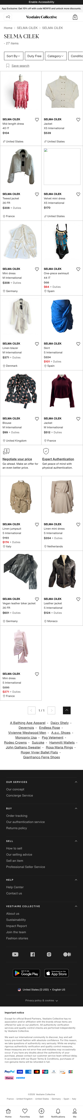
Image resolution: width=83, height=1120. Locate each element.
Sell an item (14, 860)
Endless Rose (49, 727)
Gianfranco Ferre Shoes (41, 757)
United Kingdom (24, 1098)
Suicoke (38, 742)
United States (42, 1098)
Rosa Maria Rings (59, 747)
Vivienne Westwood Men (27, 732)
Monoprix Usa (26, 737)
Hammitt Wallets (62, 742)
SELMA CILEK (27, 27)
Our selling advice (19, 854)
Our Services (16, 782)
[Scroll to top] (67, 710)
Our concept (15, 789)
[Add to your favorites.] (37, 119)
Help (10, 880)
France (10, 1098)
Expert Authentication (58, 459)
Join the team (16, 932)
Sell (9, 841)
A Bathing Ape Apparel (28, 722)
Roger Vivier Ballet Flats (39, 752)
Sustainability (16, 919)
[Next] (51, 710)
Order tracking (16, 815)
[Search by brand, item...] (8, 17)
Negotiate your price (17, 459)
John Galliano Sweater (23, 747)
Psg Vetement (52, 737)
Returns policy (16, 828)
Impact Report (16, 926)
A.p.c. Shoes (60, 732)
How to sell (14, 848)
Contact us (14, 893)
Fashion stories (17, 938)
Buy (9, 808)
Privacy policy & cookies (39, 1000)
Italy (74, 1098)
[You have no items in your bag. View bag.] (75, 17)
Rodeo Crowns (15, 742)
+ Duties (15, 208)
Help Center (15, 887)
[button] (75, 17)
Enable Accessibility (41, 2)
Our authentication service (25, 821)
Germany (56, 1098)
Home (8, 27)
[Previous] (32, 710)
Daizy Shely (60, 722)
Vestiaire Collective (23, 906)
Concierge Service (19, 795)
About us (12, 913)
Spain (66, 1098)
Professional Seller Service (25, 866)
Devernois (26, 727)
